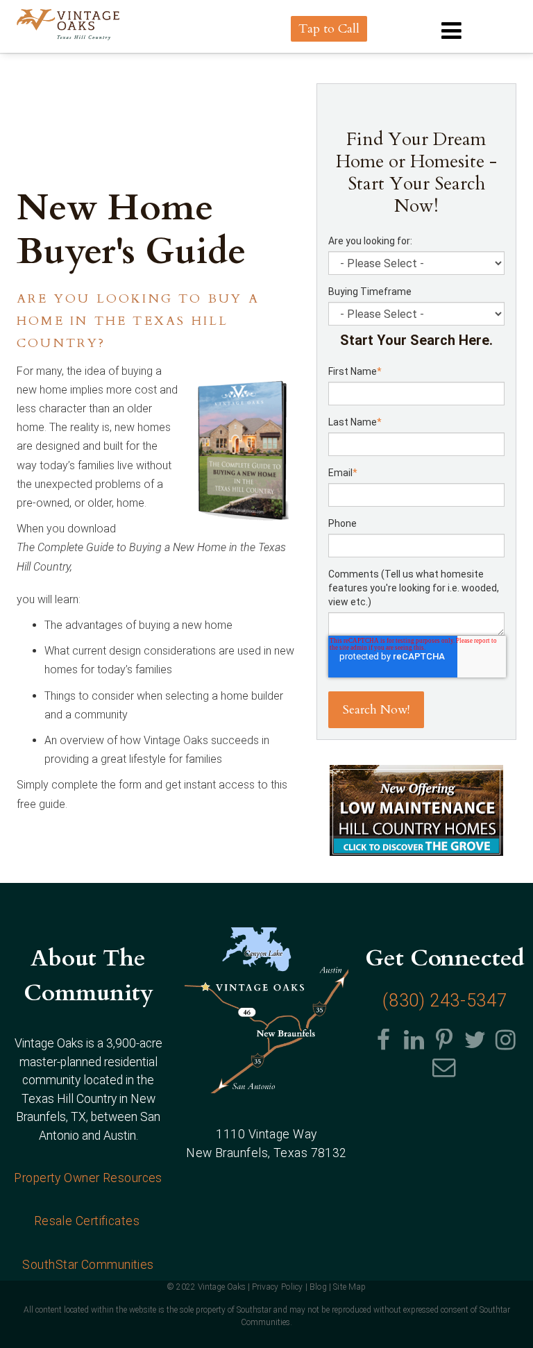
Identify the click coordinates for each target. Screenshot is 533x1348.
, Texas (266, 1153)
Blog (318, 1287)
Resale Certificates (88, 1221)
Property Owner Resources (88, 1178)
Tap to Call (328, 29)
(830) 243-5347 (444, 1001)
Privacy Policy (277, 1287)
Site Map (349, 1287)
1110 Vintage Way (266, 1134)
